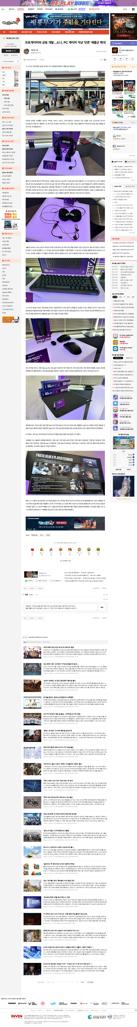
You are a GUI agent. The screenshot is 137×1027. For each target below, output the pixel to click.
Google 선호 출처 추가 (31, 59)
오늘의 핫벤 (5, 241)
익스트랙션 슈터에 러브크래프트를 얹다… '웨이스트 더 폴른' (83, 575)
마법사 (4, 75)
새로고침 (105, 594)
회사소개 (32, 1010)
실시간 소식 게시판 (7, 125)
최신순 (36, 594)
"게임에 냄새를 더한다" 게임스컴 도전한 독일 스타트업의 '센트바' (84, 581)
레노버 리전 (5, 296)
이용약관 (48, 1010)
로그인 (125, 9)
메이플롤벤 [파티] (7, 206)
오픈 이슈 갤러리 (7, 238)
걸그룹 (4, 275)
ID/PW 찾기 (14, 55)
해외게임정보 (6, 282)
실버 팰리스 (5, 299)
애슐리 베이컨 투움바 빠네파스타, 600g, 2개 (123, 249)
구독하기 (30, 581)
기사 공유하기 (64, 561)
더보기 (129, 469)
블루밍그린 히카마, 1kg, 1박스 (121, 253)
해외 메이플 (5, 199)
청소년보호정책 (70, 1010)
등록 (102, 607)
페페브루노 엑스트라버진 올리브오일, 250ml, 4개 (123, 246)
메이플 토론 (5, 193)
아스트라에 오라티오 (8, 309)
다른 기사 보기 (42, 581)
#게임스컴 (34, 535)
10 (73, 982)
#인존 (48, 535)
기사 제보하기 (56, 581)
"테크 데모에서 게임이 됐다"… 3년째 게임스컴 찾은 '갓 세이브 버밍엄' (85, 578)
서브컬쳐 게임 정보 (7, 289)
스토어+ (133, 66)
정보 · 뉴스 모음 (6, 122)
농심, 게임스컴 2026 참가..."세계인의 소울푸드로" (79, 572)
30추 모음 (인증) (8, 105)
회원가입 (6, 55)
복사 (43, 59)
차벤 (3, 272)
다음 (82, 982)
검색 (18, 61)
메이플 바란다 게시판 (8, 159)
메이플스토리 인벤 (12, 38)
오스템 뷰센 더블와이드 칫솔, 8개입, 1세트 (123, 256)
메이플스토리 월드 (7, 203)
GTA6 (4, 313)
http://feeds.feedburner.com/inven (38, 637)
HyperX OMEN (6, 292)
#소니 (41, 535)
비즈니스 (40, 1010)
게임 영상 (4, 285)
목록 (25, 588)
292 (78, 982)
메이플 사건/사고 (7, 196)
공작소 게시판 (6, 179)
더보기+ (133, 43)
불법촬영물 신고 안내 (82, 1010)
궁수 (3, 78)
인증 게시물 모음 (7, 132)
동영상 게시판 (6, 183)
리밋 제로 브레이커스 (8, 302)
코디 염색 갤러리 (7, 176)
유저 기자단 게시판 (7, 135)
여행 (3, 278)
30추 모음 (7, 102)
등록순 (31, 594)
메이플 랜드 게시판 (7, 156)
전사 (3, 72)
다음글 (31, 588)
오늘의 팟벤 (5, 245)
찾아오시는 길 (94, 1010)
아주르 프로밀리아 (7, 306)
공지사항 (103, 1010)
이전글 (40, 588)
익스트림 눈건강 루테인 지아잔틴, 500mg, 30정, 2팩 (123, 243)
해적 (3, 85)
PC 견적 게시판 (6, 251)
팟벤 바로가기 (6, 265)
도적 (3, 82)
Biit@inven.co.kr (36, 53)
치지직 (4, 268)
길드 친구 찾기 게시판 (8, 163)
